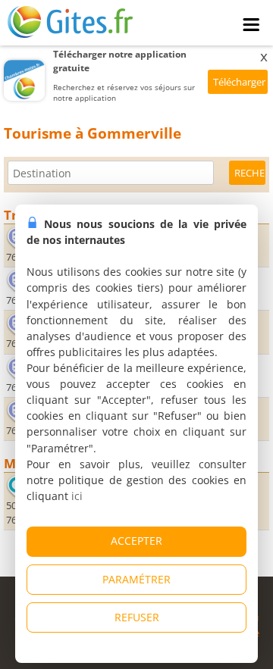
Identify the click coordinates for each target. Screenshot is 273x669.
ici (77, 496)
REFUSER (137, 617)
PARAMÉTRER (136, 579)
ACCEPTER (136, 540)
